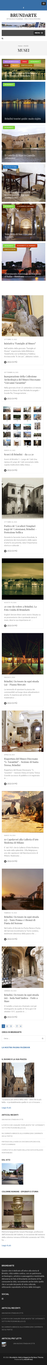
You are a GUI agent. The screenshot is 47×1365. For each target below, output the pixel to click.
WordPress (28, 1359)
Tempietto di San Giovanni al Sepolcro (20, 235)
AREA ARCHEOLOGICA (12, 61)
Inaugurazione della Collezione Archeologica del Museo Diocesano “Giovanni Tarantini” (22, 379)
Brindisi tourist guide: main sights (23, 118)
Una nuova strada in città (12, 1119)
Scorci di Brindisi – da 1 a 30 (19, 454)
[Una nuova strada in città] (12, 1174)
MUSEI (7, 65)
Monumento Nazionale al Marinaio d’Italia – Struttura (23, 275)
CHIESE (24, 61)
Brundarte (23, 15)
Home (20, 46)
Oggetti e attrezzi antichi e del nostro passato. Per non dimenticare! (20, 194)
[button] (44, 3)
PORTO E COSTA (26, 65)
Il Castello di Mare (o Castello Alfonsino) (20, 157)
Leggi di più (12, 362)
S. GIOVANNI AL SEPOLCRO (25, 206)
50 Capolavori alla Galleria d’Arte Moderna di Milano (21, 841)
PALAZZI (15, 65)
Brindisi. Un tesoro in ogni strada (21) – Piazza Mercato (21, 683)
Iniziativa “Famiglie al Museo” (20, 343)
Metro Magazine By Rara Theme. (31, 1357)
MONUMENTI (34, 61)
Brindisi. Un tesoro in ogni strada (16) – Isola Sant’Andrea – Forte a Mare (21, 998)
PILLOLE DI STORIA (11, 167)
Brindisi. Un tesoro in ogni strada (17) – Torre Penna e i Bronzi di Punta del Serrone (21, 920)
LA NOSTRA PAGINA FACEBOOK (16, 1047)
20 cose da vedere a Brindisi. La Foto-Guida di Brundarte (21, 74)
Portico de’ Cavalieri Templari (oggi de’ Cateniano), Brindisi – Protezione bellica (20, 529)
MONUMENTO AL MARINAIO (26, 245)
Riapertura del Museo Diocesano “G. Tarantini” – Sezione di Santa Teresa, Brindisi (21, 762)
